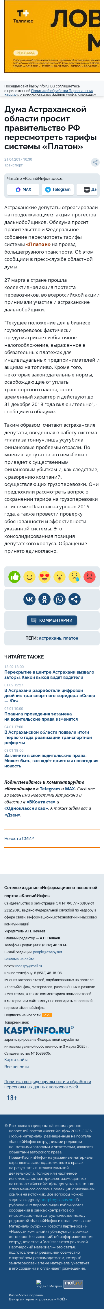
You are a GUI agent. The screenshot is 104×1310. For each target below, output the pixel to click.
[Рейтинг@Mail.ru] (73, 1283)
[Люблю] (44, 577)
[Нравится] (14, 577)
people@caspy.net (47, 952)
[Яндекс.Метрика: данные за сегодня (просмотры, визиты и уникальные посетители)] (49, 1283)
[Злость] (89, 577)
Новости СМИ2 (19, 838)
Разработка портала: (38, 1297)
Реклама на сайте (19, 959)
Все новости (16, 1067)
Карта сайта (16, 1059)
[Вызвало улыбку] (29, 577)
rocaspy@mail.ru (28, 966)
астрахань (50, 638)
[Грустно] (74, 577)
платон (70, 638)
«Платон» (38, 244)
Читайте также (24, 657)
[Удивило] (59, 577)
